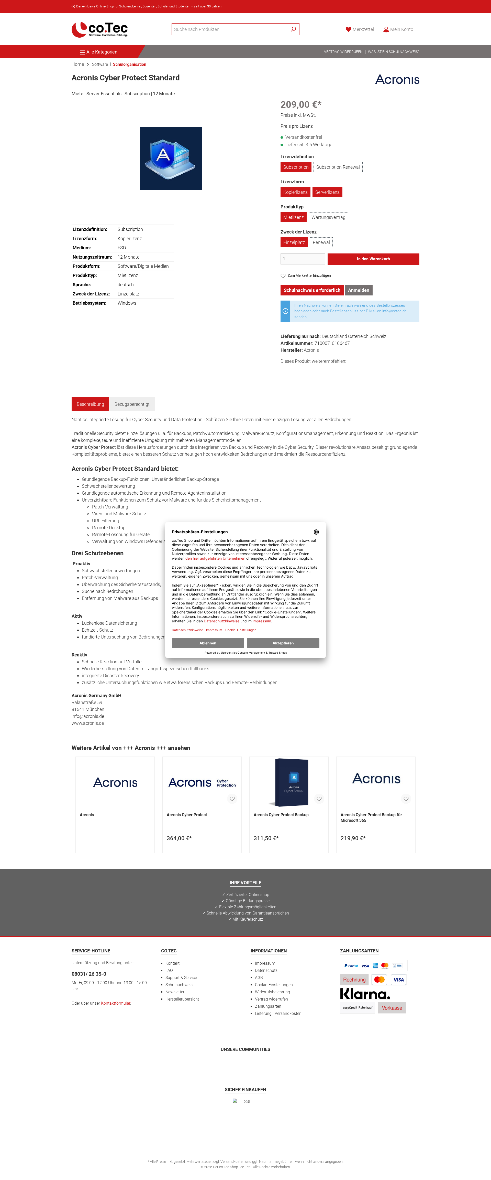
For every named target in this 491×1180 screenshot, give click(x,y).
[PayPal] (374, 965)
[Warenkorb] (421, 28)
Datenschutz (266, 970)
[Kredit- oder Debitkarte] (389, 979)
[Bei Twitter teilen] (297, 370)
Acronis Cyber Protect (187, 814)
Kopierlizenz (295, 192)
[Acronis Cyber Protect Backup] (289, 782)
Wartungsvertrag (328, 217)
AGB (259, 977)
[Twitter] (245, 1064)
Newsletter (174, 992)
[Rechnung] (354, 979)
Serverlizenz (327, 192)
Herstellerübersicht (182, 999)
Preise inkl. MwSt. (298, 115)
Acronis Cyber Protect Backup (281, 814)
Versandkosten (232, 1162)
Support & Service (181, 977)
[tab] (90, 404)
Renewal (321, 242)
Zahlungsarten (268, 1006)
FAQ (169, 970)
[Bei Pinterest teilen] (308, 370)
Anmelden (358, 290)
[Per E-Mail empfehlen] (331, 370)
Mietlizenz (293, 217)
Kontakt (172, 963)
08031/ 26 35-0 (89, 974)
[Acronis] (397, 78)
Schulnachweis (179, 984)
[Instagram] (233, 1064)
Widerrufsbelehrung (272, 992)
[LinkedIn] (270, 1064)
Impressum (265, 963)
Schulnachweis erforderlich (312, 290)
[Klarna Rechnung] (365, 993)
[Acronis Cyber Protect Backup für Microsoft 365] (376, 782)
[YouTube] (258, 1064)
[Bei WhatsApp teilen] (320, 370)
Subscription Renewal (338, 167)
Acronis (87, 814)
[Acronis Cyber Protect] (202, 782)
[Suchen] (293, 29)
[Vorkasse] (392, 1007)
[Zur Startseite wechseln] (100, 29)
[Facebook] (220, 1064)
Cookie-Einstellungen (274, 984)
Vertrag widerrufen (343, 52)
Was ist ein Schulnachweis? (393, 52)
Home (78, 64)
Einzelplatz (294, 242)
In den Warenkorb (373, 259)
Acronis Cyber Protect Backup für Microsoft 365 (371, 817)
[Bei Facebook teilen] (285, 370)
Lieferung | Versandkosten (278, 1013)
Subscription (296, 167)
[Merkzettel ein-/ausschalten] (232, 799)
